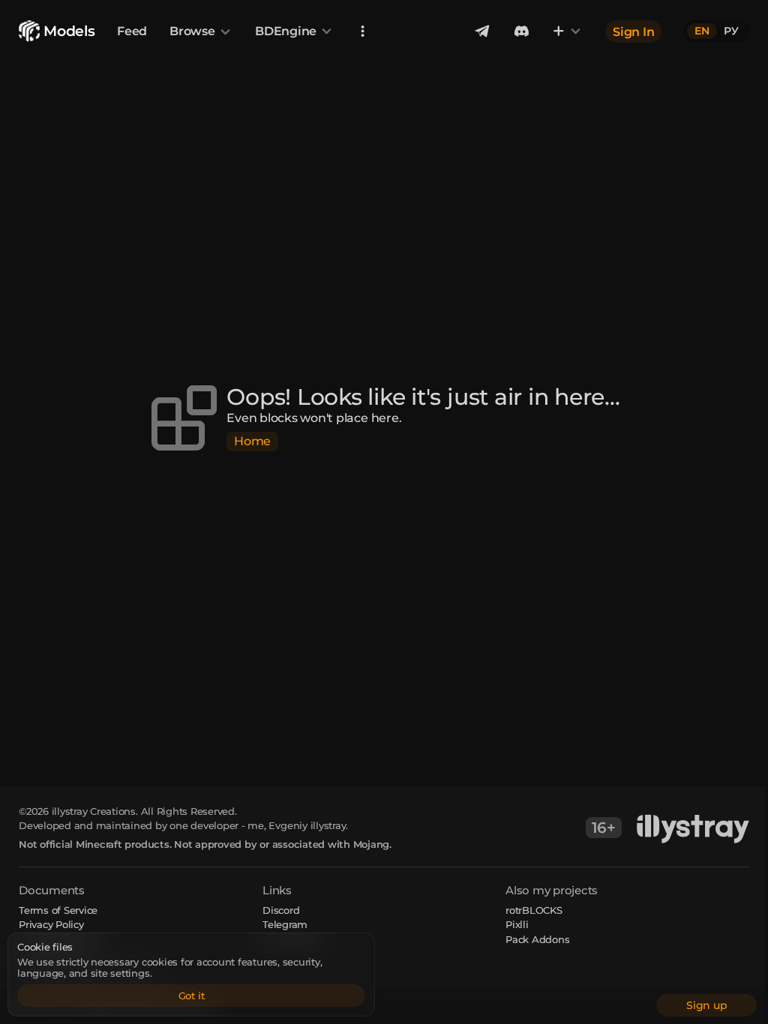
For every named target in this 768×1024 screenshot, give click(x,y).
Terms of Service (58, 910)
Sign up (706, 1005)
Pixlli (517, 924)
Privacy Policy (51, 924)
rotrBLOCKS (534, 910)
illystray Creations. (95, 811)
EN (702, 30)
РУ (731, 30)
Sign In (633, 31)
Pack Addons (537, 939)
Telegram (285, 924)
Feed (132, 31)
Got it (191, 996)
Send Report (292, 939)
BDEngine (285, 31)
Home (252, 441)
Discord (280, 910)
